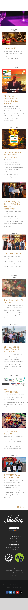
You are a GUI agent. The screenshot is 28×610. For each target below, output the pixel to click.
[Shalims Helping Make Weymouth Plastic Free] (14, 334)
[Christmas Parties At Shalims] (14, 288)
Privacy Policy (14, 575)
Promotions (7, 572)
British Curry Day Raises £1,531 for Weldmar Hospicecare (12, 205)
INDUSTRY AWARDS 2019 (11, 390)
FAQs (13, 572)
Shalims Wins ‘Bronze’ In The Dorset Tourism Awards (11, 100)
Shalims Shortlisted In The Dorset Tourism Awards (13, 154)
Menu (12, 568)
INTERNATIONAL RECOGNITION (12, 476)
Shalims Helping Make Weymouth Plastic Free (12, 349)
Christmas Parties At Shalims (13, 301)
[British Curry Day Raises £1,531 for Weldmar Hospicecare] (14, 190)
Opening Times (9, 570)
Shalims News (17, 570)
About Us (17, 568)
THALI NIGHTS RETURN (11, 432)
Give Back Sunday (12, 253)
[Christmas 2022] (14, 38)
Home (7, 568)
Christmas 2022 (11, 48)
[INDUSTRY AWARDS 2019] (14, 381)
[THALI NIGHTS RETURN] (14, 420)
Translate (17, 530)
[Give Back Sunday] (14, 242)
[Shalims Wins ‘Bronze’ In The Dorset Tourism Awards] (14, 81)
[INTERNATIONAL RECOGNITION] (14, 464)
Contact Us (19, 572)
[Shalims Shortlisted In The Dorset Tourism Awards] (14, 139)
